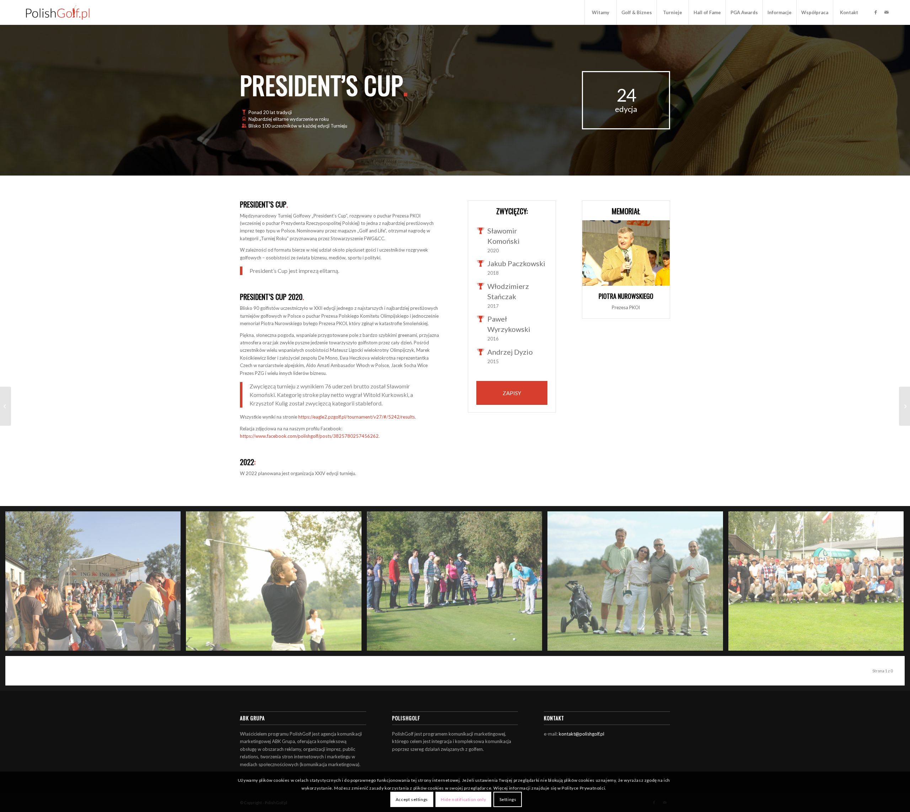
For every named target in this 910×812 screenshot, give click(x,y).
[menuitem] (600, 12)
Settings (507, 799)
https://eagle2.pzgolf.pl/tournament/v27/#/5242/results (356, 417)
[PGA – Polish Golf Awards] (904, 406)
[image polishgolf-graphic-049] (637, 583)
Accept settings (412, 799)
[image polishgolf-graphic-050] (818, 583)
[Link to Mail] (886, 12)
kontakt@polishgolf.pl (581, 734)
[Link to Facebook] (876, 12)
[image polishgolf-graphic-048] (457, 583)
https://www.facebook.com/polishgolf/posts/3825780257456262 (309, 436)
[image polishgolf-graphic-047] (276, 583)
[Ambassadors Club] (5, 406)
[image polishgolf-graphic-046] (95, 583)
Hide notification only (463, 799)
